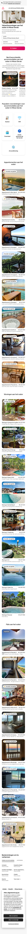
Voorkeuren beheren (13, 924)
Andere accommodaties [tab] (8, 860)
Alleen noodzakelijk (13, 920)
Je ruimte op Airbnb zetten (16, 8)
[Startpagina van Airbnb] (3, 8)
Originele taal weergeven (14, 3)
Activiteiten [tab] (20, 860)
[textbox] (7, 43)
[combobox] (13, 38)
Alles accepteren (13, 916)
